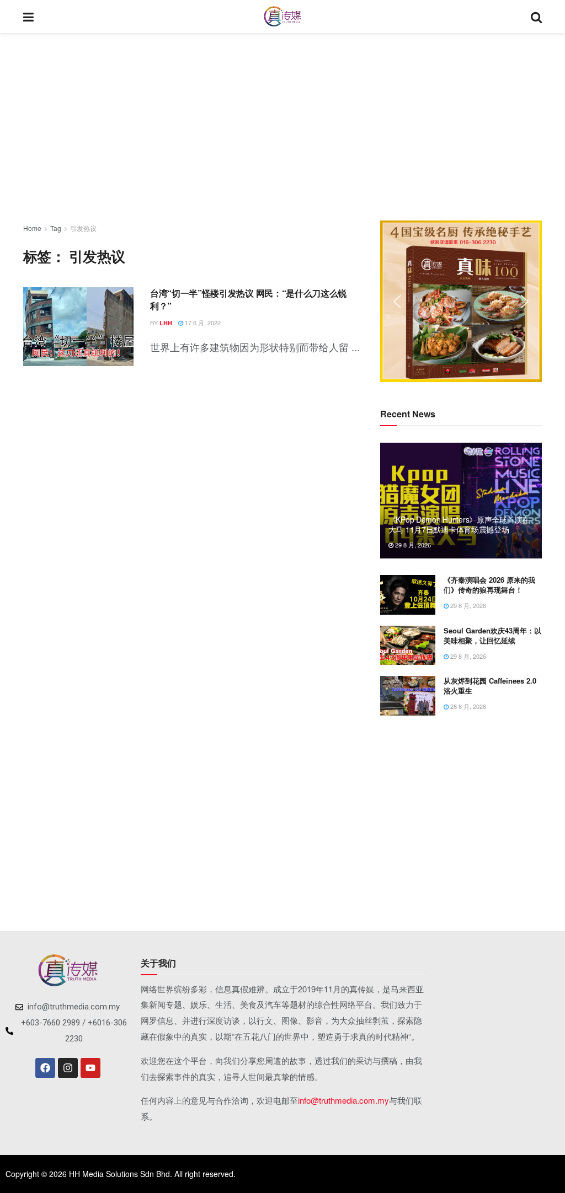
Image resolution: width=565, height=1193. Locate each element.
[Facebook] (45, 1068)
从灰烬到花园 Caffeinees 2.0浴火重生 (490, 685)
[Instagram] (68, 1068)
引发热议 (83, 228)
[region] (461, 301)
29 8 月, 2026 (412, 544)
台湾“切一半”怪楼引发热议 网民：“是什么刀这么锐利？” (248, 299)
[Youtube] (90, 1068)
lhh (165, 323)
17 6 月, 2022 (202, 322)
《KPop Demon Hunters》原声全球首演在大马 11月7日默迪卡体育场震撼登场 (459, 524)
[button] (397, 301)
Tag (55, 228)
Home (32, 228)
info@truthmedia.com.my (343, 1100)
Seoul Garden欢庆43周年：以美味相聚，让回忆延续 (492, 635)
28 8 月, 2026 (467, 706)
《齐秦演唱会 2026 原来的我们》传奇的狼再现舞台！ (489, 584)
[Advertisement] (282, 127)
